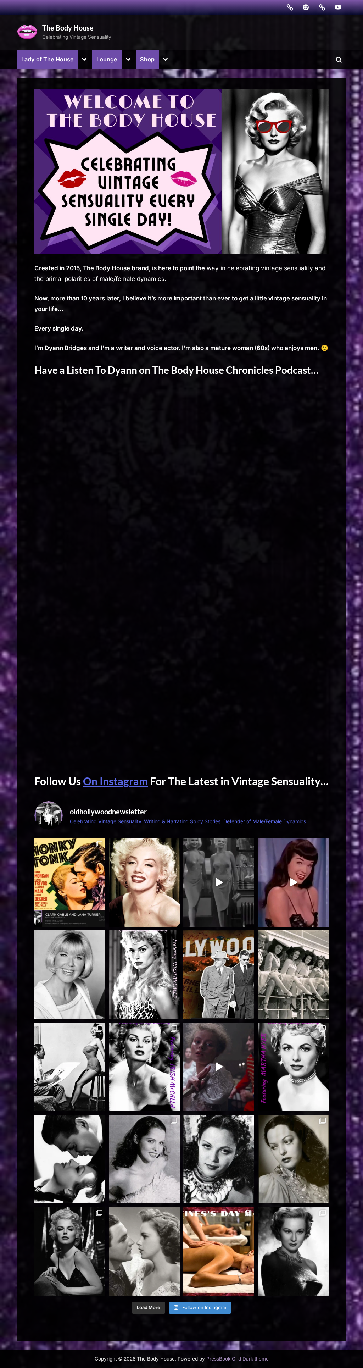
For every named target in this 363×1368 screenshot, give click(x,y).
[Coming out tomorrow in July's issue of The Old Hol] (69, 974)
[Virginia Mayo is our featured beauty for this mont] (293, 1251)
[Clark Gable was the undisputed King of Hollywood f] (69, 882)
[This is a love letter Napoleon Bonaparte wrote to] (218, 1067)
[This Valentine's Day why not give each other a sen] (218, 1251)
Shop (147, 59)
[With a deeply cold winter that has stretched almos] (144, 1159)
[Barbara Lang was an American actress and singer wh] (69, 1251)
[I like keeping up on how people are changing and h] (144, 1251)
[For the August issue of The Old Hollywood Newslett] (144, 882)
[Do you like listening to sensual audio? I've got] (69, 1159)
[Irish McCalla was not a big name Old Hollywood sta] (69, 1067)
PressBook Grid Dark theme (237, 1359)
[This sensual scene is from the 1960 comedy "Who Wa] (218, 882)
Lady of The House (47, 59)
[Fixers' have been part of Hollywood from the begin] (218, 974)
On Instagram (115, 781)
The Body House (68, 27)
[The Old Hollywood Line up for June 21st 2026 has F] (293, 974)
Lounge (106, 59)
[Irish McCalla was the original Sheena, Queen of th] (144, 974)
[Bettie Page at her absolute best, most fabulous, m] (293, 882)
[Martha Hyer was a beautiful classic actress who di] (293, 1067)
